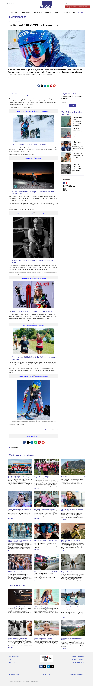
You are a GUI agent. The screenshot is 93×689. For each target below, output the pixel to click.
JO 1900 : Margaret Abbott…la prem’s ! (17, 638)
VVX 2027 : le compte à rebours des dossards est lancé (73, 477)
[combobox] (15, 3)
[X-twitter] (52, 666)
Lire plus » (10, 487)
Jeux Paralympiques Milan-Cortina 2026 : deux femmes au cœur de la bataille (20, 541)
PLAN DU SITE (12, 662)
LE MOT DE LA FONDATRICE (77, 659)
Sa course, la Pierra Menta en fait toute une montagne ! (71, 639)
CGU (10, 659)
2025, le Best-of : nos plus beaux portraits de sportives (19, 572)
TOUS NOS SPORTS (14, 674)
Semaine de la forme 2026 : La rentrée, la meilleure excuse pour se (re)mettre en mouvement (44, 478)
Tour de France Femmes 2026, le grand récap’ (19, 509)
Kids (74, 12)
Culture (16, 447)
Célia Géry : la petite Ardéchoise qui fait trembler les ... (78, 146)
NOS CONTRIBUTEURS (78, 662)
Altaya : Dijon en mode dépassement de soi (45, 509)
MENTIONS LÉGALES (14, 656)
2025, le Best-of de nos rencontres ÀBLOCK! (45, 571)
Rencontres (37, 12)
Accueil (10, 21)
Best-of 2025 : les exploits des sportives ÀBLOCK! (70, 541)
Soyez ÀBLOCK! (69, 94)
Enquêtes (47, 12)
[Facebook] (41, 666)
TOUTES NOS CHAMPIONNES (77, 674)
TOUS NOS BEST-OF (46, 674)
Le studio (80, 12)
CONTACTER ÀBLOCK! (78, 656)
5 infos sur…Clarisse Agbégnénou (42, 607)
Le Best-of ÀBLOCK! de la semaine (43, 638)
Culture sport (16, 21)
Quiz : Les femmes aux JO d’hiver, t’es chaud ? (45, 540)
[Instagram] (44, 666)
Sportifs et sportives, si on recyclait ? (17, 607)
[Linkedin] (48, 666)
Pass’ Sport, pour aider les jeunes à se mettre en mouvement (72, 607)
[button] (38, 85)
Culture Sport (13, 12)
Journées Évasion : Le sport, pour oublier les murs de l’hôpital (72, 510)
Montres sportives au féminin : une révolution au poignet (72, 572)
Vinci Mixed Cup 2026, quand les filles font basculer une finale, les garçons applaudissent (19, 477)
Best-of (12, 447)
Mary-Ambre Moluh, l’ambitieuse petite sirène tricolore (77, 121)
